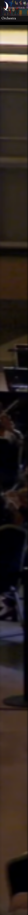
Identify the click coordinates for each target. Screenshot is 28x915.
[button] (24, 3)
